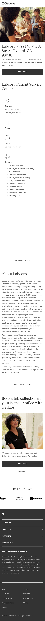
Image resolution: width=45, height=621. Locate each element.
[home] (8, 3)
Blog (3, 589)
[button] (41, 3)
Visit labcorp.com (22, 384)
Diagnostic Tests (8, 603)
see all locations (22, 260)
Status (25, 603)
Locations (5, 594)
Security (26, 594)
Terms (25, 589)
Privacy (4, 607)
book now (22, 72)
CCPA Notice (28, 598)
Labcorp (25, 60)
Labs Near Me (7, 598)
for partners (22, 472)
